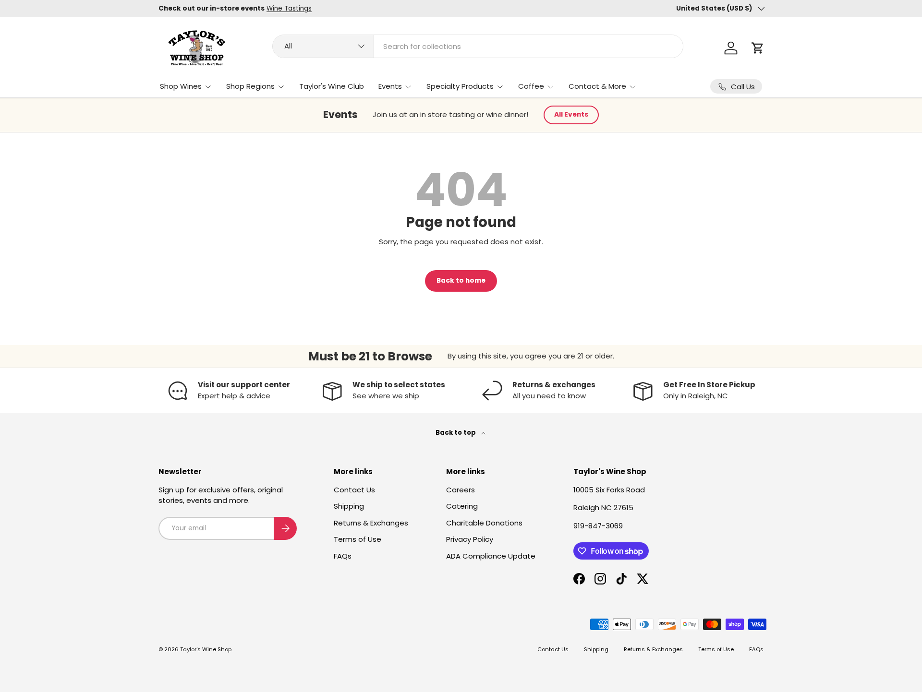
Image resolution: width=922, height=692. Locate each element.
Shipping (349, 506)
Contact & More (597, 86)
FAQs (343, 556)
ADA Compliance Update (490, 556)
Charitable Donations (484, 523)
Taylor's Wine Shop (205, 649)
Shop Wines (181, 86)
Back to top (456, 432)
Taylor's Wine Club (331, 86)
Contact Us (354, 490)
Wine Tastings (289, 8)
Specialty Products (460, 86)
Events (390, 86)
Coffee (531, 86)
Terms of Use (357, 539)
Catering (462, 506)
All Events (571, 114)
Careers (460, 490)
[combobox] (478, 46)
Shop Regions (250, 86)
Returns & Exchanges (371, 523)
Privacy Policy (469, 539)
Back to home (461, 280)
